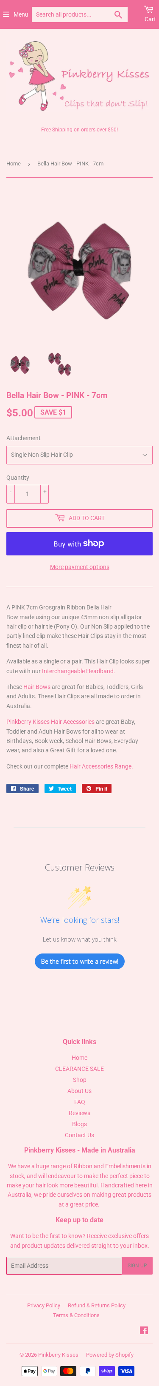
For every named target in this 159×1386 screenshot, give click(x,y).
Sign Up (137, 1266)
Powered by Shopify (110, 1355)
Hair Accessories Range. (101, 766)
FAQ (79, 1102)
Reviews (79, 1113)
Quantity (17, 477)
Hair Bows (36, 686)
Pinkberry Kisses (58, 1355)
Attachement (23, 438)
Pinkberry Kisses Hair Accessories (50, 721)
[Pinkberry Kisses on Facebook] (143, 1331)
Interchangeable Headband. (78, 671)
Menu (21, 14)
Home (13, 163)
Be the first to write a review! (79, 961)
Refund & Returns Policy (97, 1305)
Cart (150, 19)
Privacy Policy (43, 1305)
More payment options (79, 567)
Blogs (79, 1124)
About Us (79, 1090)
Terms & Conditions (76, 1315)
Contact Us (79, 1135)
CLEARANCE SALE (79, 1068)
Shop (79, 1079)
